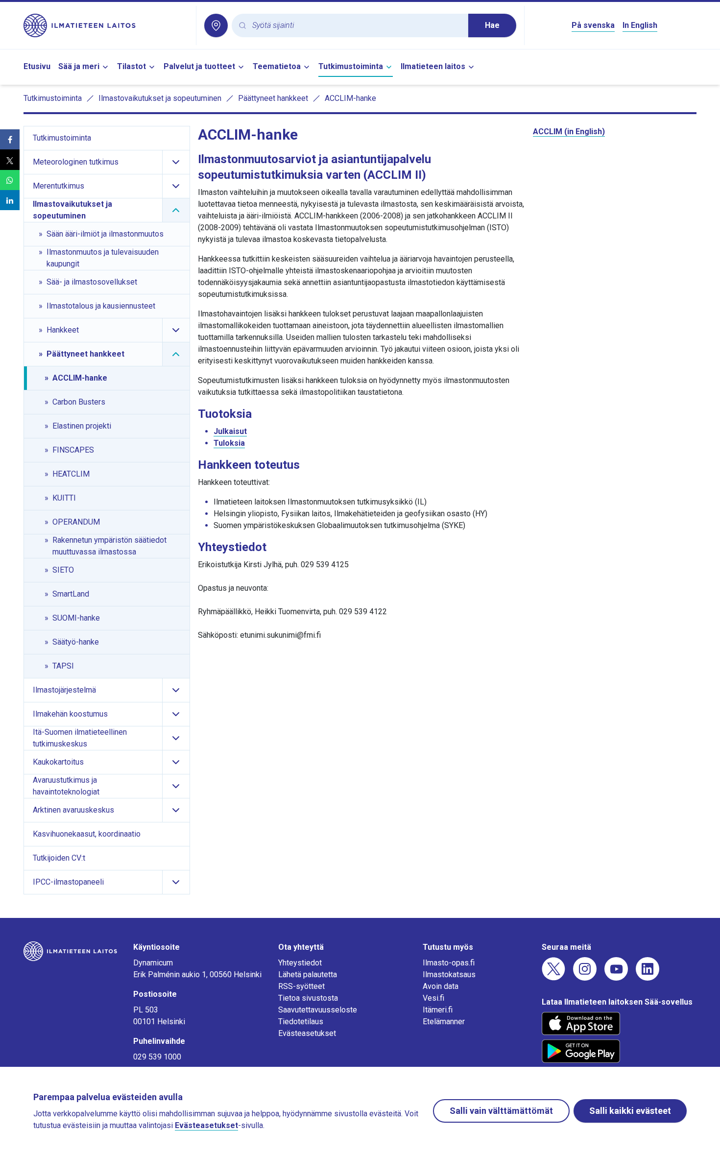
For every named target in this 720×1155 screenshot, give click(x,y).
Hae (492, 25)
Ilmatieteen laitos (433, 66)
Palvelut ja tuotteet (199, 66)
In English (640, 25)
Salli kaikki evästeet (630, 1111)
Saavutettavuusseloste (317, 1009)
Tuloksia (229, 443)
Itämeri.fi (438, 1009)
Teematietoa (277, 66)
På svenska (593, 25)
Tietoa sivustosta (308, 998)
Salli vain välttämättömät (501, 1111)
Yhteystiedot (300, 962)
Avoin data (440, 986)
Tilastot (131, 66)
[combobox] (356, 25)
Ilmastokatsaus (449, 974)
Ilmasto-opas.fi (449, 962)
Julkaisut (230, 431)
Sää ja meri (78, 66)
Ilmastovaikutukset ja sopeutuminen (159, 98)
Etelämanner (444, 1021)
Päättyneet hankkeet (273, 98)
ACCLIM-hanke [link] (350, 98)
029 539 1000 (157, 1056)
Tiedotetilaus (300, 1021)
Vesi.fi (433, 998)
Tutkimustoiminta (350, 66)
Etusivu (37, 66)
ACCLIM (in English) (569, 131)
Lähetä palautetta (307, 974)
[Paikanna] (216, 25)
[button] (10, 139)
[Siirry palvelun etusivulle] (106, 25)
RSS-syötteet (301, 986)
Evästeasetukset (307, 1033)
